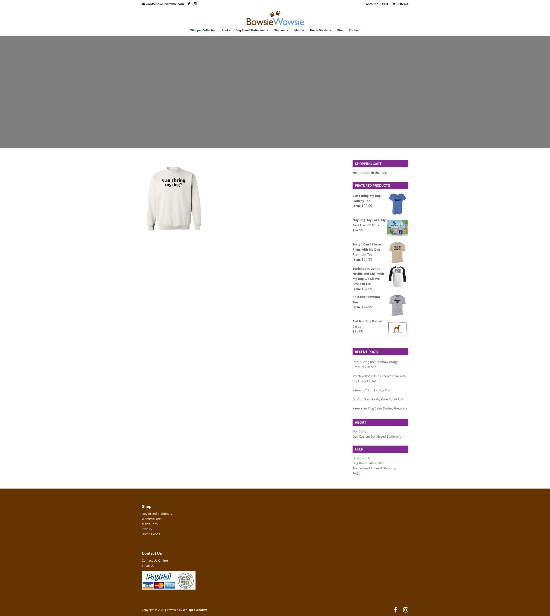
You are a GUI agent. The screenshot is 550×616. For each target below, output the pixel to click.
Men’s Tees (150, 524)
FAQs (356, 473)
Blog (340, 30)
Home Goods (319, 30)
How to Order (362, 458)
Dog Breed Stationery (250, 30)
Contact (354, 30)
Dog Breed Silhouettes (369, 463)
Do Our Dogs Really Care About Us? (378, 399)
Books (226, 30)
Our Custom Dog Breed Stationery (377, 436)
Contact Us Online (155, 560)
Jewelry (147, 529)
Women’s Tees (152, 519)
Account (372, 4)
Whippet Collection (203, 30)
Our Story (359, 431)
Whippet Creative (195, 610)
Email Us (148, 566)
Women (279, 30)
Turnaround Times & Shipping (374, 468)
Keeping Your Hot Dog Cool (372, 390)
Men (297, 30)
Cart (385, 4)
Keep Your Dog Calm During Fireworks (380, 408)
